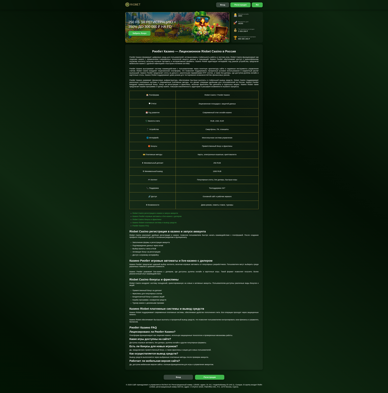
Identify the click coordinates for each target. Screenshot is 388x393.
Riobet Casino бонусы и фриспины (146, 219)
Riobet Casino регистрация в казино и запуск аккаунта (155, 213)
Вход (222, 5)
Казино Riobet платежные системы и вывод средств (154, 223)
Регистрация (240, 5)
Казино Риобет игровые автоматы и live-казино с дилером (156, 216)
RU (257, 5)
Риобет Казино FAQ (140, 226)
